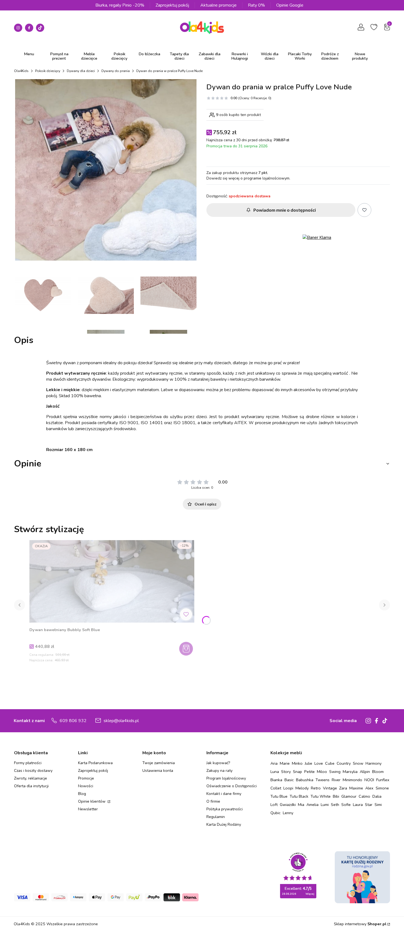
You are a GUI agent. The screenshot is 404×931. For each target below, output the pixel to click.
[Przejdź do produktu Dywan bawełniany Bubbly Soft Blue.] (111, 581)
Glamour (348, 796)
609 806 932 (73, 721)
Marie (285, 763)
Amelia (312, 804)
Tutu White (321, 796)
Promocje (86, 778)
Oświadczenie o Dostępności (231, 786)
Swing (335, 771)
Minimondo (352, 780)
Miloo (322, 771)
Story (286, 771)
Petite (309, 771)
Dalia (376, 796)
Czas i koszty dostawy (33, 770)
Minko (297, 763)
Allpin (365, 771)
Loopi (288, 788)
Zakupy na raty (219, 770)
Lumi (325, 804)
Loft (274, 804)
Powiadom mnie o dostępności (284, 209)
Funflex (382, 780)
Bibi (336, 796)
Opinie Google (289, 5)
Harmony (373, 763)
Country (344, 763)
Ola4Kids (21, 71)
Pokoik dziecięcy (47, 71)
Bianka (276, 780)
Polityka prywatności (224, 809)
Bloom (378, 771)
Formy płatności (27, 763)
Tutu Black (299, 796)
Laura (358, 804)
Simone (382, 788)
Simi (378, 804)
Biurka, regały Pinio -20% (119, 5)
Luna (274, 771)
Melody (302, 788)
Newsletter (88, 809)
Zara (343, 788)
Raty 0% (256, 5)
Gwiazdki (288, 804)
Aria (274, 763)
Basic (289, 780)
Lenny (288, 813)
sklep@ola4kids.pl (121, 721)
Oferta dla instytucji (31, 786)
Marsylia (350, 771)
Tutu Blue (278, 796)
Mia (301, 804)
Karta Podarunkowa (95, 763)
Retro (316, 788)
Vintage (330, 788)
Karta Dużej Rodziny (223, 824)
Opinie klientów (92, 801)
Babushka (304, 780)
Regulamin (215, 816)
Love (318, 763)
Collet (275, 788)
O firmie (213, 801)
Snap (297, 771)
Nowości (85, 786)
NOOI (369, 780)
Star (368, 804)
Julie (308, 763)
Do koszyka (186, 649)
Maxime (356, 788)
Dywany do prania (115, 71)
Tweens (323, 780)
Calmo (364, 796)
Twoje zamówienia (158, 763)
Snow (358, 763)
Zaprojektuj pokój (172, 5)
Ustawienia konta (157, 770)
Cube (329, 763)
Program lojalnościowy (226, 778)
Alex (369, 788)
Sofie (346, 804)
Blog (82, 793)
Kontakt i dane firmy (223, 793)
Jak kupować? (218, 763)
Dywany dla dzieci (81, 71)
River (336, 780)
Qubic (275, 813)
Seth (335, 804)
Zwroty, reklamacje (30, 778)
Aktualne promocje (218, 5)
